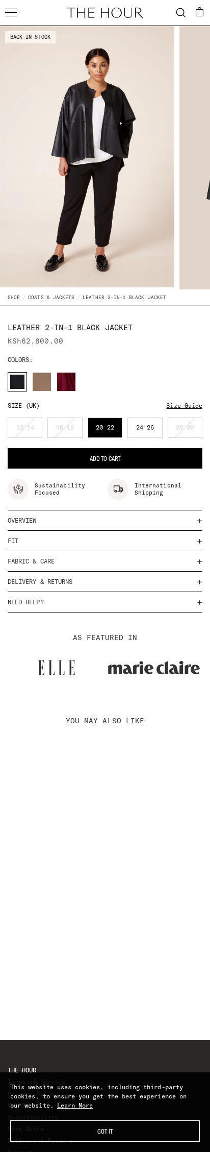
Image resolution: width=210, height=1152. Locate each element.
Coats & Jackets (51, 297)
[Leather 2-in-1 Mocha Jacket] (41, 381)
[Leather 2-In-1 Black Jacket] (17, 381)
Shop (14, 297)
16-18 (69, 431)
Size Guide (184, 405)
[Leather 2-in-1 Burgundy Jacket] (66, 381)
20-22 (109, 431)
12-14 (29, 431)
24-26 (149, 431)
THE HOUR (22, 1070)
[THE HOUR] (105, 13)
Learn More (75, 1105)
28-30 (189, 431)
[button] (200, 12)
